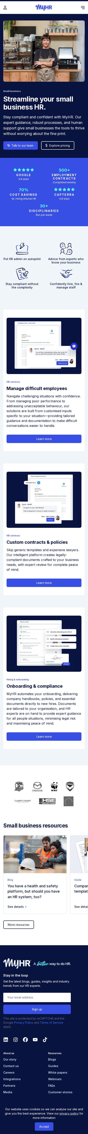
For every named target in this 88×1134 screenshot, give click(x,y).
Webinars (55, 1079)
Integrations (12, 1079)
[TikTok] (45, 1039)
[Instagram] (15, 1039)
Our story (9, 1059)
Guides (53, 1066)
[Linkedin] (5, 1039)
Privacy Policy (23, 1022)
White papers (57, 1072)
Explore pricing (59, 145)
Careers (9, 1072)
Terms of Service (51, 1022)
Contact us (11, 1066)
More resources (18, 924)
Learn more (44, 439)
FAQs (51, 1085)
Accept (44, 1126)
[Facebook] (25, 1039)
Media (7, 1092)
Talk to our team (22, 145)
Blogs (52, 1059)
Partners (9, 1085)
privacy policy (69, 1113)
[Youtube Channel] (35, 1039)
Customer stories (60, 1092)
